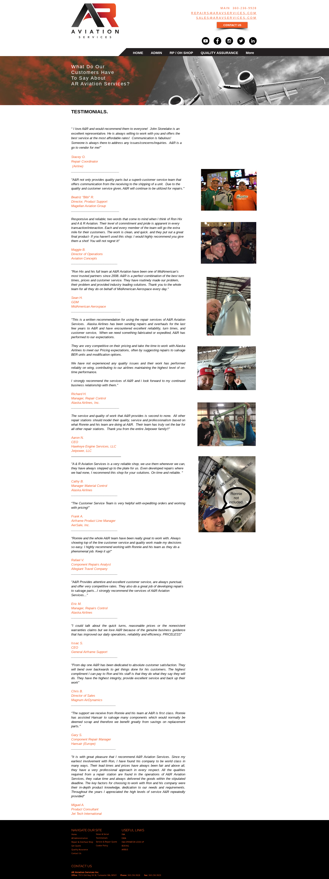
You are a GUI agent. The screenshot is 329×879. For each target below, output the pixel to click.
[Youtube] (205, 41)
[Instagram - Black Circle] (229, 41)
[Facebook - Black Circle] (217, 41)
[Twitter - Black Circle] (241, 41)
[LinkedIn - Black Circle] (253, 41)
